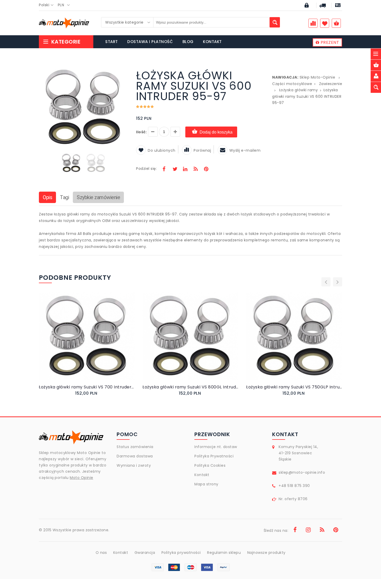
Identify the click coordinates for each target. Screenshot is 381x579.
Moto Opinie (81, 477)
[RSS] (195, 169)
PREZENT (329, 42)
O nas (101, 552)
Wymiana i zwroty (134, 465)
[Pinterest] (206, 169)
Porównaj (202, 150)
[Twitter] (174, 169)
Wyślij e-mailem (245, 150)
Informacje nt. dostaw (215, 446)
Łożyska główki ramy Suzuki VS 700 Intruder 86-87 (87, 387)
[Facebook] (164, 169)
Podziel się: (146, 168)
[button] (123, 71)
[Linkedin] (185, 169)
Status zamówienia (135, 446)
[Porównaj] (99, 341)
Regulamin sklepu (224, 552)
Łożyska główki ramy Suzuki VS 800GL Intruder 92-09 (190, 387)
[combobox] (48, 5)
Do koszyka (82, 341)
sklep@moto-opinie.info (302, 472)
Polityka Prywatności (214, 456)
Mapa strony (206, 484)
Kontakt (201, 474)
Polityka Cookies (209, 465)
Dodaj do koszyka (216, 132)
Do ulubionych (161, 150)
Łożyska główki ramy (298, 90)
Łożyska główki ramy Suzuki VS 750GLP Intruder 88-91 (294, 387)
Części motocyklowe (292, 83)
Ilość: (141, 132)
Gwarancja (145, 552)
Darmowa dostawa (135, 456)
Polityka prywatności (181, 552)
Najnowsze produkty (266, 552)
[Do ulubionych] (93, 341)
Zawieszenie (330, 83)
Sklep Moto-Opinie (317, 77)
